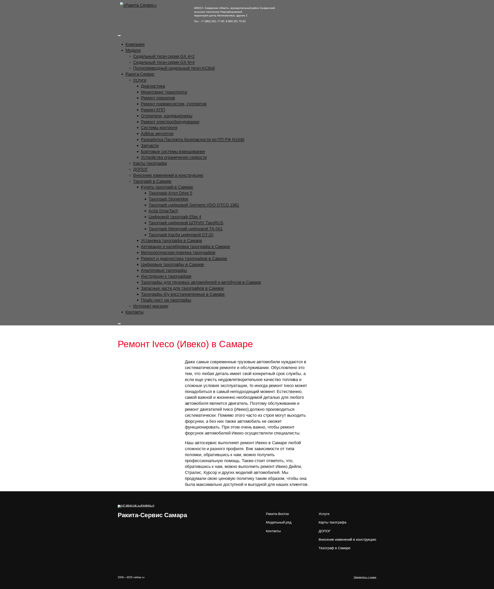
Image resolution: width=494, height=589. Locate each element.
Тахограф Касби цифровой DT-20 (181, 234)
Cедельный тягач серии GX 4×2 (164, 56)
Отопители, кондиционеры (166, 115)
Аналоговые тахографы (164, 270)
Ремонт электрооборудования (170, 121)
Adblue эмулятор (157, 133)
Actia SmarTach (163, 210)
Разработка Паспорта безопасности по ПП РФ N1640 (192, 139)
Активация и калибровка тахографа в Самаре (185, 246)
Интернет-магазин (150, 306)
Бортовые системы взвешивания (173, 151)
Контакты (134, 312)
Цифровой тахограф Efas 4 (175, 216)
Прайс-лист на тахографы (166, 300)
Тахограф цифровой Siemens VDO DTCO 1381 (194, 205)
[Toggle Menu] (119, 35)
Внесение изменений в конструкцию (168, 175)
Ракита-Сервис (140, 74)
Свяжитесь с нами (365, 577)
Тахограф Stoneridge (168, 199)
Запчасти (150, 145)
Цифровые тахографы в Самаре (172, 264)
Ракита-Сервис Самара (152, 515)
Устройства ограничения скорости (174, 157)
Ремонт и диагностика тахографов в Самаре (184, 258)
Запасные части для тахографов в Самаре (182, 288)
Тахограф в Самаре (152, 181)
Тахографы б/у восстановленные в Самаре (183, 294)
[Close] (119, 323)
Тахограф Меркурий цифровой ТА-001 (186, 228)
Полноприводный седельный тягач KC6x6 (174, 68)
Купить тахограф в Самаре (167, 187)
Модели (132, 50)
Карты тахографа (150, 163)
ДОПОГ (140, 169)
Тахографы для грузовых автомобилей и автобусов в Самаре (201, 282)
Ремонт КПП (153, 109)
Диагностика (153, 86)
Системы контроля (159, 127)
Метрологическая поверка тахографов (178, 252)
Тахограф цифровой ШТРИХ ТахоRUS (186, 222)
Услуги (139, 80)
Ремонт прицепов (158, 97)
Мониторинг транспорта (164, 92)
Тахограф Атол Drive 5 (170, 193)
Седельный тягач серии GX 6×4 (164, 62)
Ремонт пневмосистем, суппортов (173, 103)
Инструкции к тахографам (166, 276)
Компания (135, 44)
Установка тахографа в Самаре (171, 240)
